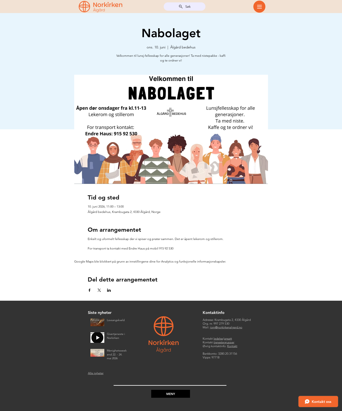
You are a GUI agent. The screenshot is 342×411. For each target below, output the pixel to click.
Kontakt (232, 346)
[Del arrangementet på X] (99, 290)
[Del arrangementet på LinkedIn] (109, 290)
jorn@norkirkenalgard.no (226, 327)
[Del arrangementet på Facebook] (89, 290)
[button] (170, 394)
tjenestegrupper (224, 342)
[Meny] (259, 7)
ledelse (218, 338)
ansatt (228, 338)
